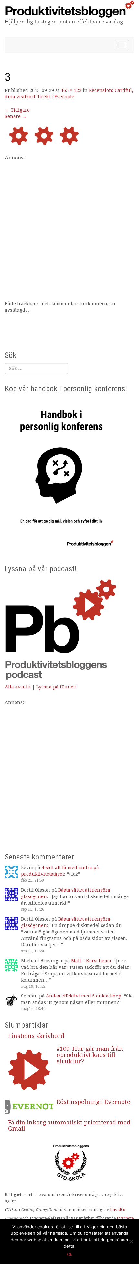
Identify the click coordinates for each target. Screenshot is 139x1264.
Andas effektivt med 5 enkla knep (83, 995)
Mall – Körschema (91, 960)
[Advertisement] (69, 231)
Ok (69, 1254)
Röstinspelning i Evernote (93, 1101)
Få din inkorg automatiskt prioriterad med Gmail (69, 1125)
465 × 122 (71, 90)
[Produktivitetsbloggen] (69, 8)
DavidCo (117, 1209)
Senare (16, 116)
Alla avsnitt (18, 686)
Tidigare (17, 110)
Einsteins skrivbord (36, 1035)
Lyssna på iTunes (56, 686)
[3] (69, 136)
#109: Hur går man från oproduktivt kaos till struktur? (90, 1055)
